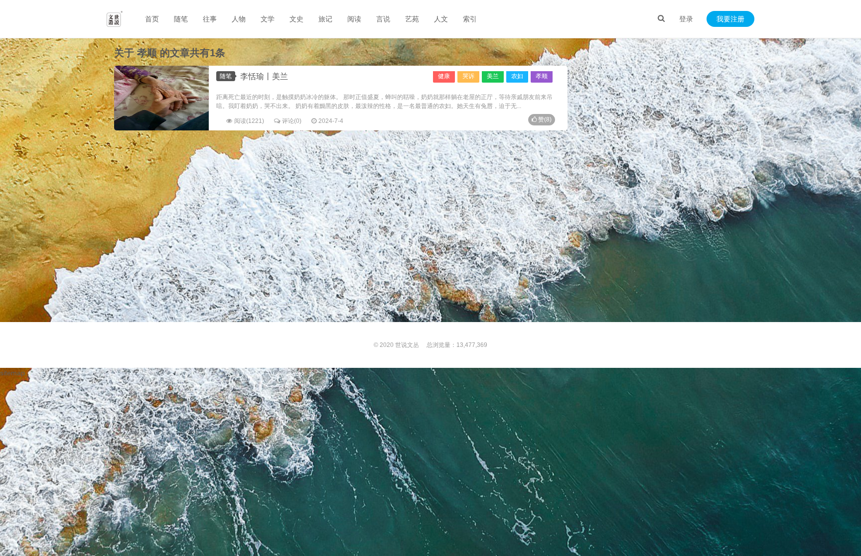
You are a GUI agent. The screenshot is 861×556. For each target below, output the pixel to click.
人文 (441, 19)
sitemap (12, 373)
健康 (444, 76)
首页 (152, 19)
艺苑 (412, 19)
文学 (268, 19)
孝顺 (542, 76)
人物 (239, 19)
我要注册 (730, 19)
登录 (686, 19)
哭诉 (468, 76)
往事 (210, 19)
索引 (470, 19)
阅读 (354, 19)
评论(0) (291, 120)
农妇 (517, 76)
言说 (383, 19)
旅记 (325, 19)
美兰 (493, 76)
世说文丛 (407, 344)
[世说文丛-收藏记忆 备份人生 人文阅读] (115, 18)
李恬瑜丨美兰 (264, 76)
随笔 (181, 19)
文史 (296, 19)
